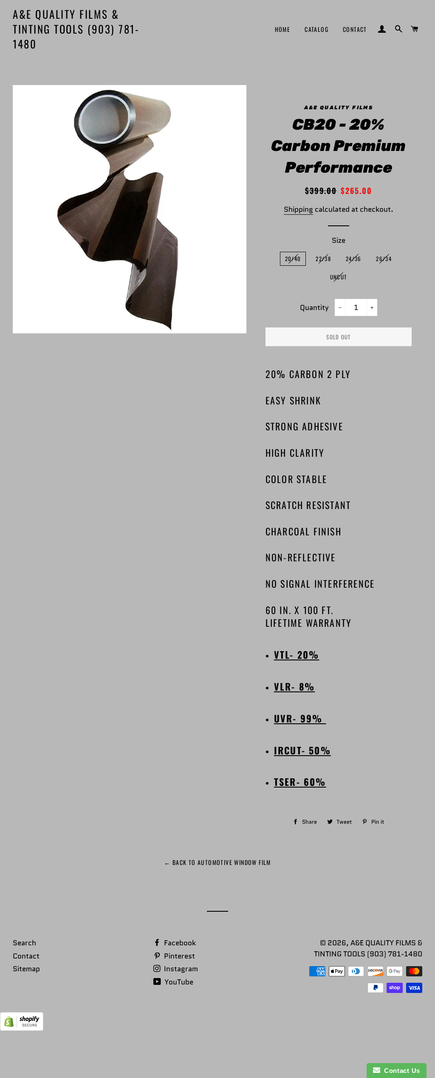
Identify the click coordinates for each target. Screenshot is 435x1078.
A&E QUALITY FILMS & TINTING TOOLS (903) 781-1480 (76, 28)
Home (283, 29)
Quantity (314, 307)
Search (24, 943)
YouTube (178, 982)
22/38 (323, 258)
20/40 (293, 258)
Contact (355, 29)
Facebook (179, 943)
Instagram (180, 969)
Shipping (298, 209)
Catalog (316, 29)
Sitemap (26, 969)
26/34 (384, 258)
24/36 (354, 258)
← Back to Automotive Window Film (217, 862)
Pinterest (178, 956)
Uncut (338, 277)
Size (338, 240)
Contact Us (400, 1070)
